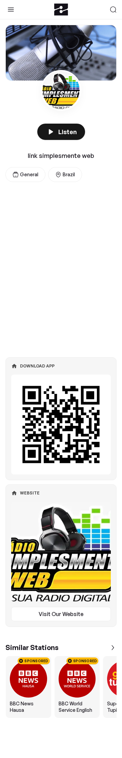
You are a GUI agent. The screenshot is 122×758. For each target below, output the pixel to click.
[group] (61, 687)
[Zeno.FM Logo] (61, 9)
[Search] (113, 9)
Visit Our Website (61, 614)
